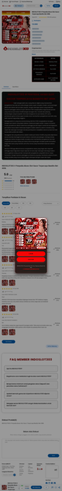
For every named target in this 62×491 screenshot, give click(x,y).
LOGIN (31, 253)
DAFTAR (31, 259)
